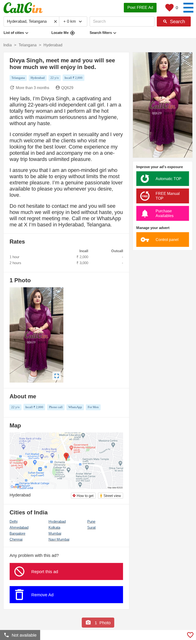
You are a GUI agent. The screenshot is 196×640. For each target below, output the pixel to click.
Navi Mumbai (59, 539)
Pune (91, 521)
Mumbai (55, 533)
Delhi (13, 521)
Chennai (16, 539)
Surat (91, 527)
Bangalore (17, 533)
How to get (82, 496)
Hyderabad (57, 521)
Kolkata (54, 527)
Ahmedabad (19, 527)
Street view (110, 495)
